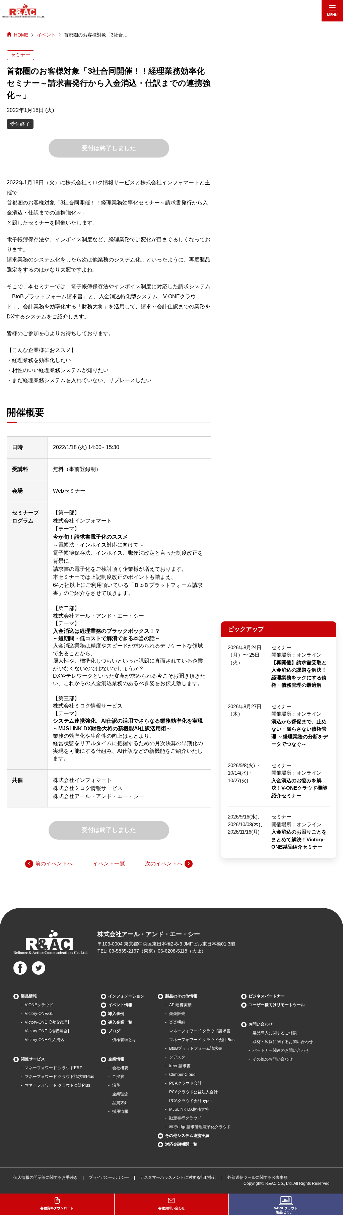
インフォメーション (126, 996)
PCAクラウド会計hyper (190, 1100)
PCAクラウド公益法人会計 (193, 1092)
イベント (46, 35)
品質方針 (120, 1102)
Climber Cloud (182, 1074)
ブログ (114, 1031)
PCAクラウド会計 (185, 1083)
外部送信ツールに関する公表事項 (257, 1177)
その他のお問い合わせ (273, 1059)
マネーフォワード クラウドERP (53, 1068)
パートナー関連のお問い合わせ (281, 1050)
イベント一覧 (109, 863)
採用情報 (120, 1111)
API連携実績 (180, 1005)
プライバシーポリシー (109, 1177)
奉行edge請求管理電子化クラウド (200, 1127)
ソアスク (177, 1057)
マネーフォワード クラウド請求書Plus (59, 1076)
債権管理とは (124, 1039)
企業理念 (120, 1094)
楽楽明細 (177, 1022)
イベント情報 (120, 1005)
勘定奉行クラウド (185, 1118)
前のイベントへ (54, 863)
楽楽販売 (177, 1013)
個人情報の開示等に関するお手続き (45, 1177)
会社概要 (120, 1068)
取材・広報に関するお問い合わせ (283, 1041)
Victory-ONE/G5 (39, 1013)
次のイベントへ (164, 863)
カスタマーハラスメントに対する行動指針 (178, 1177)
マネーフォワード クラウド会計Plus (57, 1085)
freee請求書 (180, 1066)
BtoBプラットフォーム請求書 (195, 1048)
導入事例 (116, 1013)
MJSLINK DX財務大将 (189, 1109)
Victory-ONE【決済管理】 (48, 1022)
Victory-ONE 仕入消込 (44, 1039)
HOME (21, 35)
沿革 (116, 1085)
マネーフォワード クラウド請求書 (199, 1031)
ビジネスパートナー (267, 996)
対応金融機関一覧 (181, 1144)
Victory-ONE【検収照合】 (48, 1031)
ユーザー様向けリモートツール (277, 1005)
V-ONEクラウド (39, 1005)
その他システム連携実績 (187, 1135)
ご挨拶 (118, 1076)
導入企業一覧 (120, 1022)
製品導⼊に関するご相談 (275, 1033)
